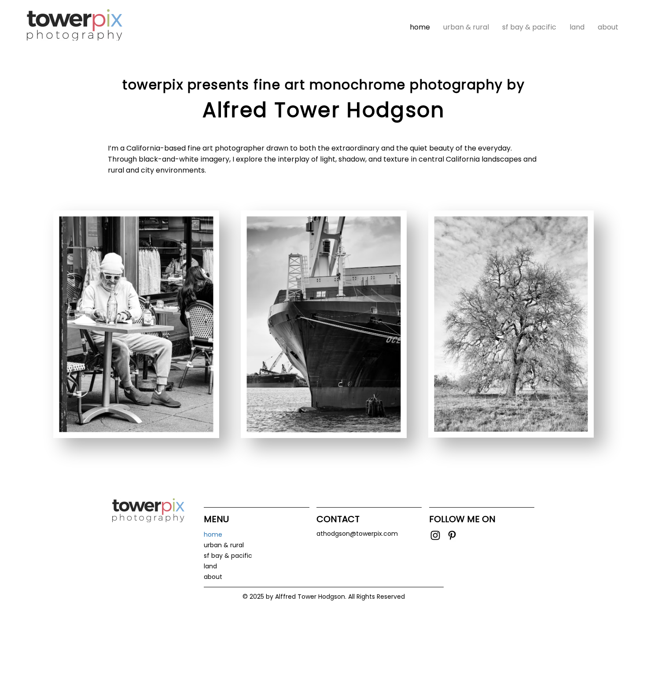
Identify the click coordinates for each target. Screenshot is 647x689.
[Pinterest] (452, 535)
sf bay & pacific (228, 555)
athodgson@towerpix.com (357, 533)
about (213, 576)
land (210, 566)
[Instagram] (435, 535)
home (213, 534)
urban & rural (224, 545)
